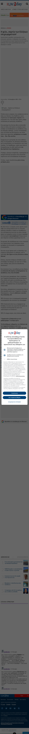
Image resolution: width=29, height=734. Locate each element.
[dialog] (14, 367)
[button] (14, 359)
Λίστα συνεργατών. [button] (20, 376)
